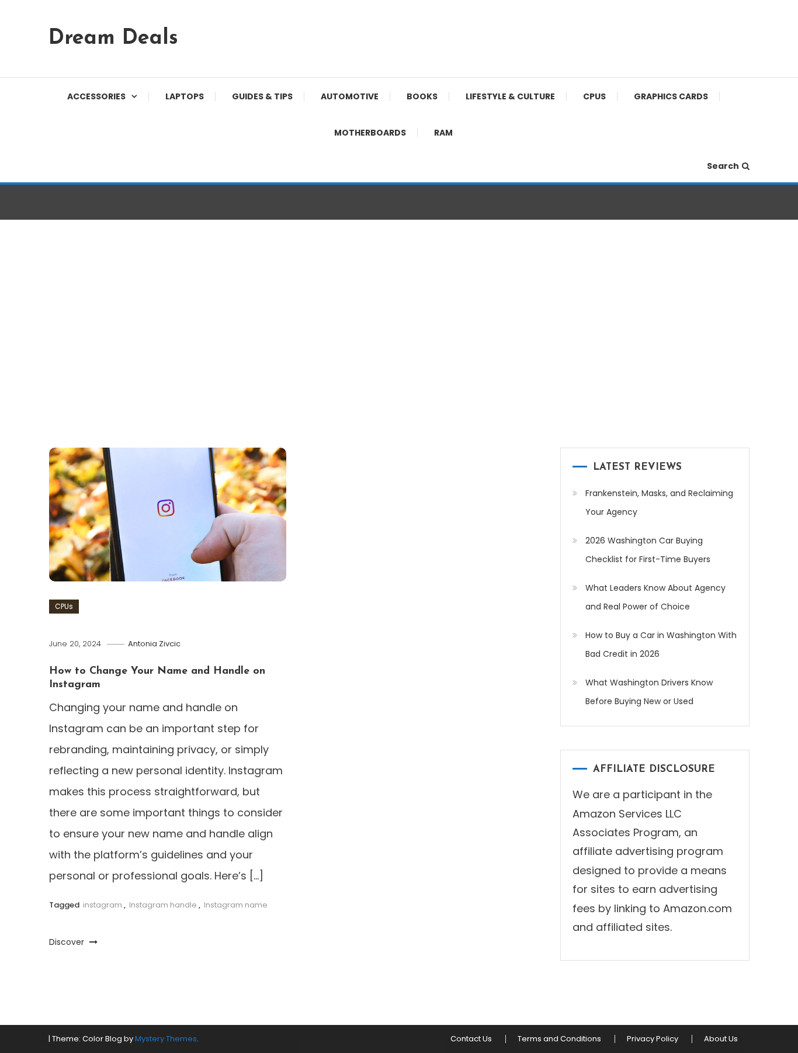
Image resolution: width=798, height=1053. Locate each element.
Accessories (96, 96)
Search (723, 166)
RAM (443, 132)
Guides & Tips (262, 96)
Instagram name (236, 904)
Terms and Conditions (559, 1039)
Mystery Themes (166, 1038)
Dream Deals (113, 38)
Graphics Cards (671, 96)
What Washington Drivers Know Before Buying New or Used (649, 692)
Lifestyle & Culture (510, 96)
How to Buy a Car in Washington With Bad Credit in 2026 (661, 644)
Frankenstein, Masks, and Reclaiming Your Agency (659, 502)
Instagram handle (163, 904)
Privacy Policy (652, 1039)
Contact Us (471, 1039)
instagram (102, 904)
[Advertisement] (399, 336)
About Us (721, 1039)
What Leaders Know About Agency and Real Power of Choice (655, 597)
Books (422, 96)
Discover (67, 942)
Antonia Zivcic (154, 643)
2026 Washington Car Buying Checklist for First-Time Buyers (647, 550)
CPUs (594, 96)
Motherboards (370, 132)
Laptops (184, 96)
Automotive (350, 96)
